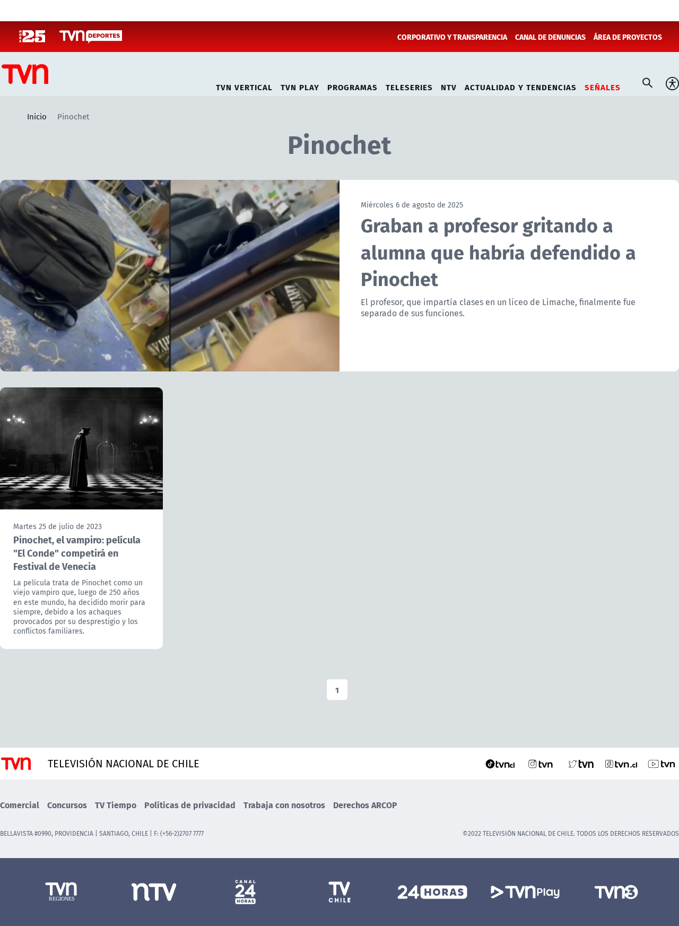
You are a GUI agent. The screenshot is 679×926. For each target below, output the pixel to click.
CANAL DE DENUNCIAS (550, 36)
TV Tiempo (115, 804)
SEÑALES (603, 86)
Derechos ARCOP (365, 804)
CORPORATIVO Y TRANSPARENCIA (452, 36)
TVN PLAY (300, 86)
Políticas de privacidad (190, 804)
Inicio (37, 116)
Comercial (19, 804)
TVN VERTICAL (244, 86)
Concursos (67, 804)
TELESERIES (409, 86)
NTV (449, 86)
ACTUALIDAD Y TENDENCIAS (521, 86)
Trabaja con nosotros (284, 804)
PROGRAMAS (352, 86)
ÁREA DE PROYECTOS (628, 36)
